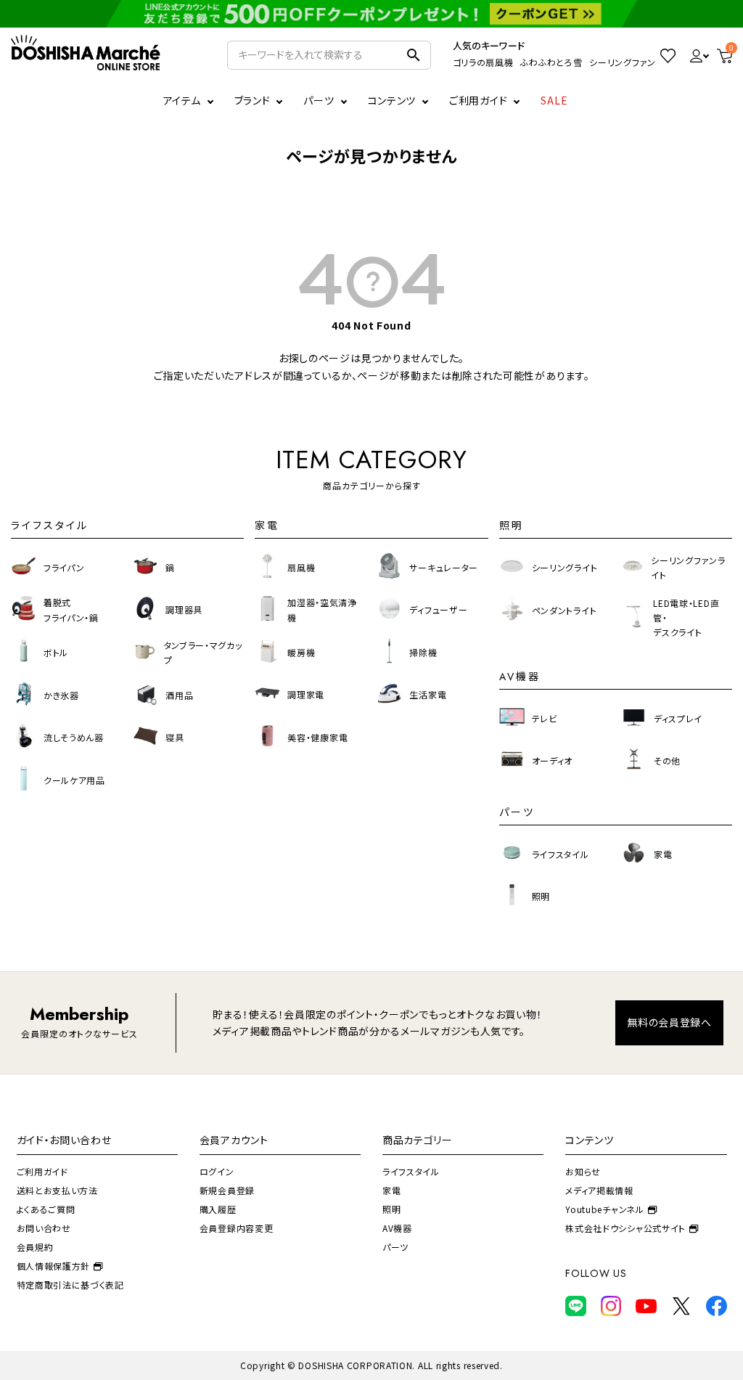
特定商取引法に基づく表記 (70, 1284)
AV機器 (397, 1228)
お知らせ (583, 1171)
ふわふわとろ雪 (551, 62)
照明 (391, 1209)
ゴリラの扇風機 (483, 62)
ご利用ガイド (478, 100)
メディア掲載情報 (599, 1190)
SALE (554, 100)
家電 (391, 1190)
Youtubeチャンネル (604, 1209)
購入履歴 (218, 1209)
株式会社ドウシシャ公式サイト (625, 1228)
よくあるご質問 (46, 1209)
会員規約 (35, 1247)
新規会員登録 (227, 1190)
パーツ (395, 1247)
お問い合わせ (44, 1228)
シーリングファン (622, 62)
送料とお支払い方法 (57, 1190)
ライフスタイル (411, 1171)
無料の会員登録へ (669, 1022)
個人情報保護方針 (54, 1265)
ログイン (217, 1171)
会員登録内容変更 (237, 1228)
